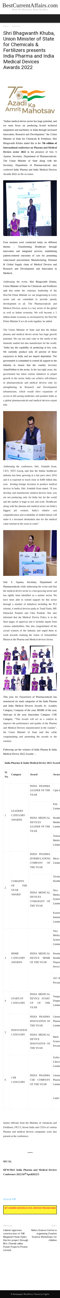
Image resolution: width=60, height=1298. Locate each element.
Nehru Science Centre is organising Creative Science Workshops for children (44, 1235)
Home (6, 26)
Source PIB (9, 1199)
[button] (55, 18)
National (16, 26)
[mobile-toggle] (5, 18)
